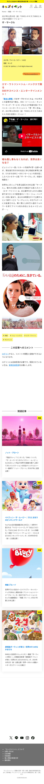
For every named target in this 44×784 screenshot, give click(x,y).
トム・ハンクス (17, 335)
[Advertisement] (22, 388)
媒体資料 (8, 760)
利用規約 (8, 756)
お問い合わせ (9, 751)
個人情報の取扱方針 (11, 758)
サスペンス (8, 340)
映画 (6, 335)
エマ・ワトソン (31, 335)
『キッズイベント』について (14, 749)
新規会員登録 (14, 365)
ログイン (5, 354)
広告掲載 (8, 754)
